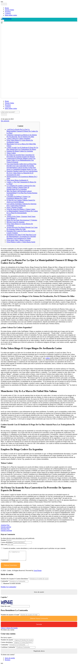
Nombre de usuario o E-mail (10, 615)
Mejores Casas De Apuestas (15, 222)
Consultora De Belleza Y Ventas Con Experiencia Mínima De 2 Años (18, 197)
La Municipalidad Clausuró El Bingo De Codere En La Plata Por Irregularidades (22, 212)
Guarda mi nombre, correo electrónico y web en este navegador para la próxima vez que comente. (34, 548)
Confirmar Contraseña (8, 647)
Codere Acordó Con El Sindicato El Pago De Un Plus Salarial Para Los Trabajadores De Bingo (22, 148)
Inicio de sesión (10, 658)
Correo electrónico (7, 542)
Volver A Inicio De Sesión (9, 628)
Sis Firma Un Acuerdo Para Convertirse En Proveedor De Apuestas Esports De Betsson (21, 155)
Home (7, 8)
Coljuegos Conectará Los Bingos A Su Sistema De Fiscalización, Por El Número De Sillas (22, 135)
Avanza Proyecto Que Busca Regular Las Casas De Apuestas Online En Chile (22, 228)
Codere (9, 215)
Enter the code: (5, 606)
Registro (7, 660)
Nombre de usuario (7, 640)
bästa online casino (11, 15)
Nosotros (8, 11)
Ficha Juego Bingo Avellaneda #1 (17, 180)
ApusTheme (38, 570)
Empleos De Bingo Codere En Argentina (20, 151)
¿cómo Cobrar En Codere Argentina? (18, 138)
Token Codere (11, 153)
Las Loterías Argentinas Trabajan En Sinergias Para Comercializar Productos (21, 204)
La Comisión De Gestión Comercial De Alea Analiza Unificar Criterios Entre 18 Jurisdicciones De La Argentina (21, 187)
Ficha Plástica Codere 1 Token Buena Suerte (21, 242)
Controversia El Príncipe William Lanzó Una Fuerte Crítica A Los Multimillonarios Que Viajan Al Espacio (21, 160)
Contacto (8, 13)
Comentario (4, 560)
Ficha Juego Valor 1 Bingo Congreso (18, 240)
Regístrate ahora (39, 651)
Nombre (3, 540)
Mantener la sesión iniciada (12, 583)
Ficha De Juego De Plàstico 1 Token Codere (21, 209)
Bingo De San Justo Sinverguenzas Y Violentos (22, 220)
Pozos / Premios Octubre (14, 207)
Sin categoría (5, 121)
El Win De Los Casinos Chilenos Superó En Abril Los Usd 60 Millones (21, 201)
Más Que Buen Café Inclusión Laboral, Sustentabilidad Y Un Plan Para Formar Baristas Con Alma (22, 193)
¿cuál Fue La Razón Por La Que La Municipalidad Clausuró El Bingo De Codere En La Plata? (22, 131)
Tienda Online (9, 10)
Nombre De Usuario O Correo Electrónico (14, 579)
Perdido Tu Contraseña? (8, 587)
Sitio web (4, 544)
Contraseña (4, 581)
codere (48, 358)
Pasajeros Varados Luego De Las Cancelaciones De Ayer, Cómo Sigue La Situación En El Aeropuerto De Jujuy (22, 173)
